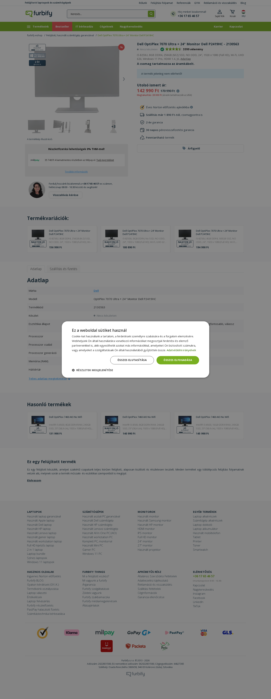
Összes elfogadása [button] (178, 360)
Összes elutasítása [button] (132, 360)
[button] (92, 370)
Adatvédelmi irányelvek (181, 350)
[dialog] (135, 349)
